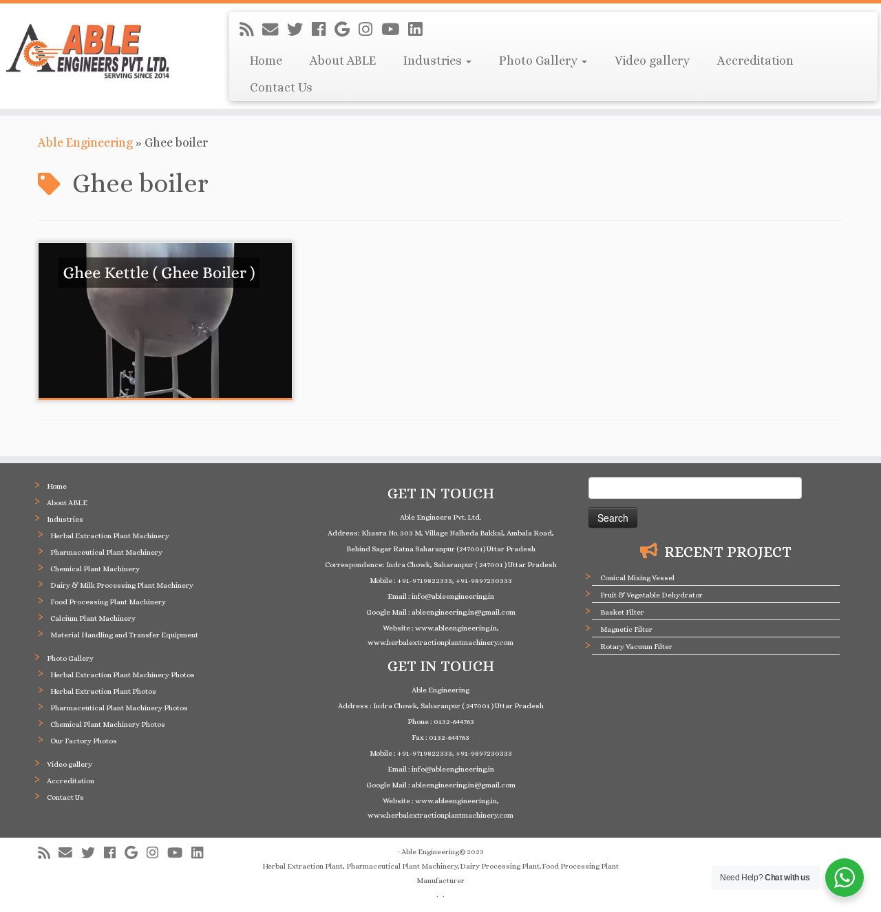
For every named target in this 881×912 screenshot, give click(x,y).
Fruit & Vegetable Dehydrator (651, 595)
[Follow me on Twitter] (299, 30)
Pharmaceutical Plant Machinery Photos (119, 707)
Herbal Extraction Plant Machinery (109, 535)
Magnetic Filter (626, 629)
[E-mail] (274, 30)
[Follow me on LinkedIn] (419, 30)
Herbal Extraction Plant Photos (103, 691)
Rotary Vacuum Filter (636, 646)
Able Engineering (85, 142)
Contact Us (281, 87)
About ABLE (343, 60)
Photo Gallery (539, 60)
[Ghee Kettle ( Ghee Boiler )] (165, 320)
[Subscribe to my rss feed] (251, 30)
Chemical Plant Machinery (95, 568)
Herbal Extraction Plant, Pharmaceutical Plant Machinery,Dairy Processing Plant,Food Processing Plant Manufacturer (440, 873)
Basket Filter (622, 612)
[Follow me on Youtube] (394, 30)
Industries (434, 60)
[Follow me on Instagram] (370, 30)
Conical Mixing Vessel (637, 577)
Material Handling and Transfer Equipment (124, 634)
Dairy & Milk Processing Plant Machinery (121, 585)
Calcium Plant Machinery (93, 618)
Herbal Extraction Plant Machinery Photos (122, 674)
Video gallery (652, 60)
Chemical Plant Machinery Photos (107, 724)
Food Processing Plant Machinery (108, 601)
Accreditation (755, 60)
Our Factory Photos (83, 740)
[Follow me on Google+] (347, 30)
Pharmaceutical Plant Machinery (106, 552)
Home (266, 60)
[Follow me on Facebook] (323, 30)
